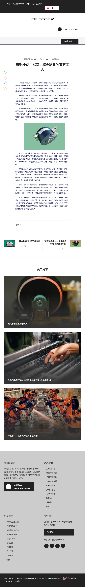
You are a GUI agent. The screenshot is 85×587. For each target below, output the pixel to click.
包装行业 (10, 547)
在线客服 (68, 41)
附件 (48, 506)
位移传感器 (50, 485)
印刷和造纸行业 (13, 530)
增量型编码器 (51, 473)
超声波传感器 (51, 481)
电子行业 (10, 555)
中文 (51, 8)
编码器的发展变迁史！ (18, 324)
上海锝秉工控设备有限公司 (25, 578)
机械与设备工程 (13, 522)
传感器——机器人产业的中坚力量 (23, 436)
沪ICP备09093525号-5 (53, 578)
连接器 (49, 502)
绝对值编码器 (51, 477)
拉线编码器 (50, 469)
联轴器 (49, 498)
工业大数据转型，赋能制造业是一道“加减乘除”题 (29, 380)
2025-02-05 (28, 59)
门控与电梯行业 (13, 526)
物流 (8, 560)
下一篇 (61, 249)
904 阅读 (55, 59)
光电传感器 (50, 494)
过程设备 (10, 543)
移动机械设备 (12, 534)
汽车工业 (10, 551)
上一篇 (23, 246)
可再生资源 (11, 539)
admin (42, 59)
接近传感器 (50, 490)
